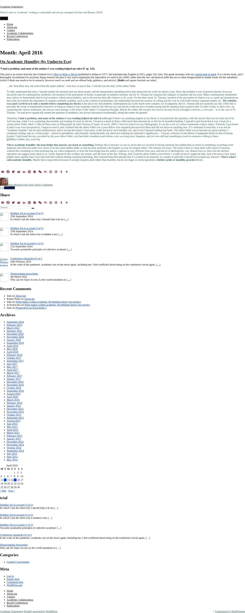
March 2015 (13, 432)
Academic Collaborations (20, 33)
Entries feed (13, 579)
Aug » (11, 490)
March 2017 (13, 372)
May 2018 (12, 349)
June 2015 (12, 423)
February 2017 (14, 375)
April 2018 (12, 352)
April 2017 (12, 369)
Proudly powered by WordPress (40, 611)
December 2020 (15, 334)
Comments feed (15, 582)
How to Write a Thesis (65, 74)
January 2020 (14, 340)
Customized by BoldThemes (230, 611)
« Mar (3, 490)
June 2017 (12, 364)
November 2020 (15, 337)
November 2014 (15, 444)
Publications (13, 39)
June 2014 (12, 456)
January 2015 (14, 438)
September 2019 (15, 343)
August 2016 (13, 393)
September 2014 (15, 450)
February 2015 (14, 435)
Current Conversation (18, 562)
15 (15, 480)
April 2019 (12, 346)
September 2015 (15, 417)
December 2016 (15, 381)
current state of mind (205, 74)
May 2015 (12, 426)
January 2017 (14, 378)
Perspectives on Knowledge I (31, 307)
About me (12, 27)
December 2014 (15, 441)
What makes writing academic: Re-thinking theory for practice (48, 301)
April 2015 (12, 429)
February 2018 (14, 355)
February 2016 (14, 402)
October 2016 (14, 387)
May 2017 (12, 367)
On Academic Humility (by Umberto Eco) (35, 61)
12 (5, 480)
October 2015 (14, 414)
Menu (4, 18)
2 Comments (46, 184)
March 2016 (13, 399)
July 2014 (12, 453)
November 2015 (15, 411)
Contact (11, 30)
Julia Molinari (15, 184)
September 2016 (15, 390)
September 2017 (15, 361)
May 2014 (12, 459)
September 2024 (15, 322)
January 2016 (14, 405)
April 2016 (12, 396)
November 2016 (15, 384)
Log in (10, 576)
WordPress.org (14, 585)
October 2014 (14, 447)
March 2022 (13, 328)
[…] (66, 219)
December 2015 (15, 408)
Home (10, 24)
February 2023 (14, 325)
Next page (9, 187)
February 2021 (14, 331)
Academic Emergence (11, 6)
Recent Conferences (17, 36)
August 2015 (13, 420)
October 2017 (14, 358)
